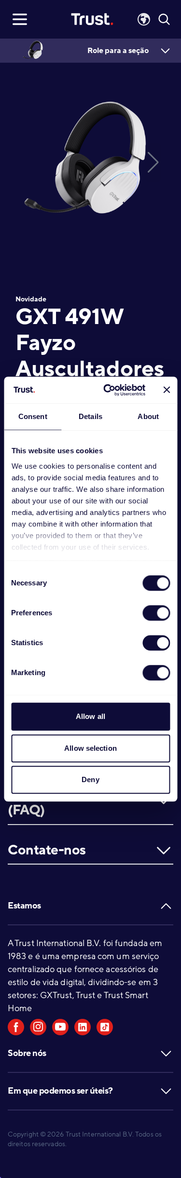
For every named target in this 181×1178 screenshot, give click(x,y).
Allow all (90, 716)
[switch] (156, 613)
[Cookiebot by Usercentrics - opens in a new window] (107, 390)
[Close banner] (166, 390)
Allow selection (90, 748)
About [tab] (148, 416)
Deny (90, 779)
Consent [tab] (32, 416)
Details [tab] (90, 416)
